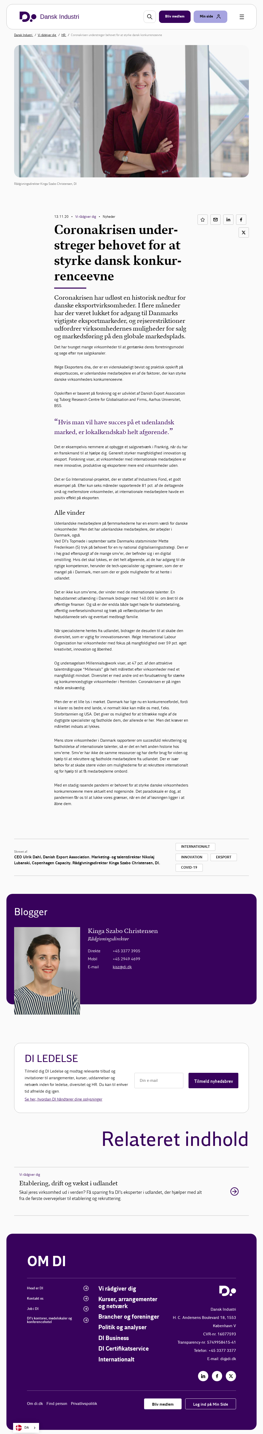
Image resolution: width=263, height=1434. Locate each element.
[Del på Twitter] (244, 232)
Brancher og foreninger (128, 1317)
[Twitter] (231, 1376)
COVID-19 (189, 868)
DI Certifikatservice (123, 1349)
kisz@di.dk (122, 966)
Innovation (191, 857)
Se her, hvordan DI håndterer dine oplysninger (63, 1099)
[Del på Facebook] (241, 219)
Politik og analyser (122, 1327)
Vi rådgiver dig (47, 35)
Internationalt (195, 847)
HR (63, 35)
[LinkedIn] (203, 1376)
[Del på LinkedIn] (228, 219)
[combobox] (26, 1428)
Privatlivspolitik (84, 1403)
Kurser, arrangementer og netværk (127, 1303)
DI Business (113, 1338)
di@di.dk (228, 1359)
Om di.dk (35, 1403)
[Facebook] (217, 1376)
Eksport (223, 857)
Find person (56, 1403)
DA (26, 1428)
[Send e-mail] (215, 219)
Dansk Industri (23, 35)
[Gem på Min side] (203, 219)
